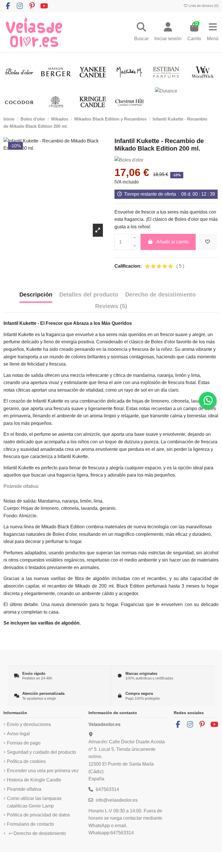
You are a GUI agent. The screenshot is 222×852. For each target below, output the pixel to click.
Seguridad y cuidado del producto (41, 752)
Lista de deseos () (203, 6)
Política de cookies (26, 761)
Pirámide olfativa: (21, 486)
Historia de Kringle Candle (34, 779)
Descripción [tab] (35, 294)
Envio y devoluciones (29, 724)
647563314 (107, 789)
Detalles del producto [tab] (88, 294)
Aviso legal (18, 733)
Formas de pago (23, 742)
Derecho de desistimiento (37, 833)
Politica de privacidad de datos (38, 814)
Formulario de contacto (30, 824)
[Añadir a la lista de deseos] (207, 242)
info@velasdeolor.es (117, 800)
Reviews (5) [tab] (111, 306)
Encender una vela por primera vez (43, 770)
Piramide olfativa (24, 789)
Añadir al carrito (172, 241)
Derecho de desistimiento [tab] (160, 294)
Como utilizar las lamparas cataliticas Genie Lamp (34, 802)
